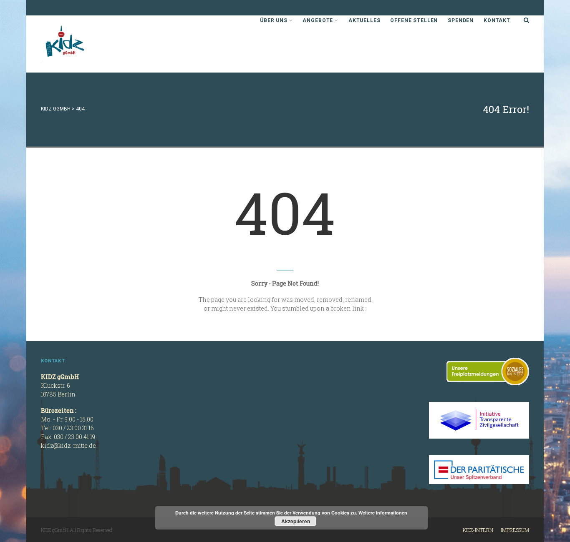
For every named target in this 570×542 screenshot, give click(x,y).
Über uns (274, 20)
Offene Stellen (414, 20)
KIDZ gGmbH (103, 44)
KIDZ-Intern (478, 530)
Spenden (461, 20)
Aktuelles (364, 20)
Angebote (318, 20)
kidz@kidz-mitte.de (68, 445)
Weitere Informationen (382, 512)
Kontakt (497, 20)
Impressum (515, 530)
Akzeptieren (295, 521)
